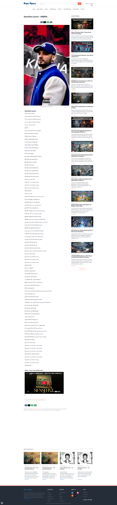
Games (46, 9)
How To (59, 9)
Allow (44, 499)
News (34, 9)
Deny (49, 499)
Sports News (40, 9)
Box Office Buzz (67, 9)
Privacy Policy (53, 497)
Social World (76, 9)
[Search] (79, 3)
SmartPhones (53, 9)
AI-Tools (82, 9)
